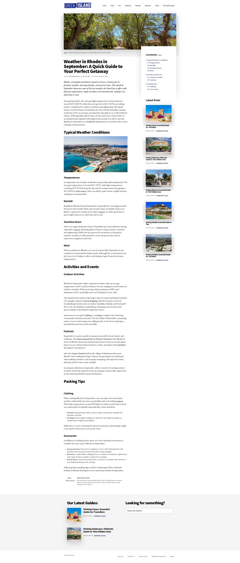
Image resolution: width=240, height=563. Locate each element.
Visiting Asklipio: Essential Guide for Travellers (158, 255)
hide (160, 55)
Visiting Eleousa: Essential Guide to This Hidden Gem (158, 191)
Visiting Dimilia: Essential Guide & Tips (158, 223)
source (84, 191)
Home (65, 52)
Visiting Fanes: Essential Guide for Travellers (157, 126)
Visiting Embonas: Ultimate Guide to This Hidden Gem (156, 158)
